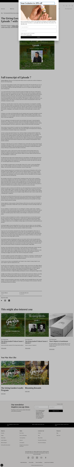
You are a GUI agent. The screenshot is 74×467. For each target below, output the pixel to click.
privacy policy (29, 34)
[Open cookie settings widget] (2, 465)
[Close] (55, 3)
